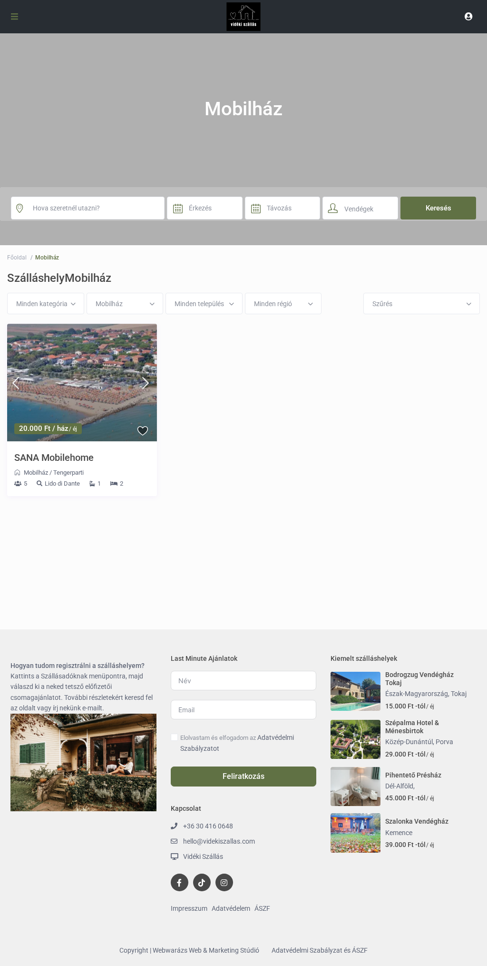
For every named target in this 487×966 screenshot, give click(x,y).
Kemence (398, 833)
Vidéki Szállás (203, 856)
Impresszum (189, 908)
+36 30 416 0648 (208, 826)
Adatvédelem (231, 908)
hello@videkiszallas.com (219, 841)
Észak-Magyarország (416, 693)
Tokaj (459, 693)
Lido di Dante (62, 483)
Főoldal (17, 257)
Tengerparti (68, 472)
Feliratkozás (243, 776)
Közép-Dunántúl (409, 742)
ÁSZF (262, 908)
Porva (444, 742)
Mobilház (36, 472)
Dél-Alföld (399, 786)
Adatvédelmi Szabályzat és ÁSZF (320, 950)
